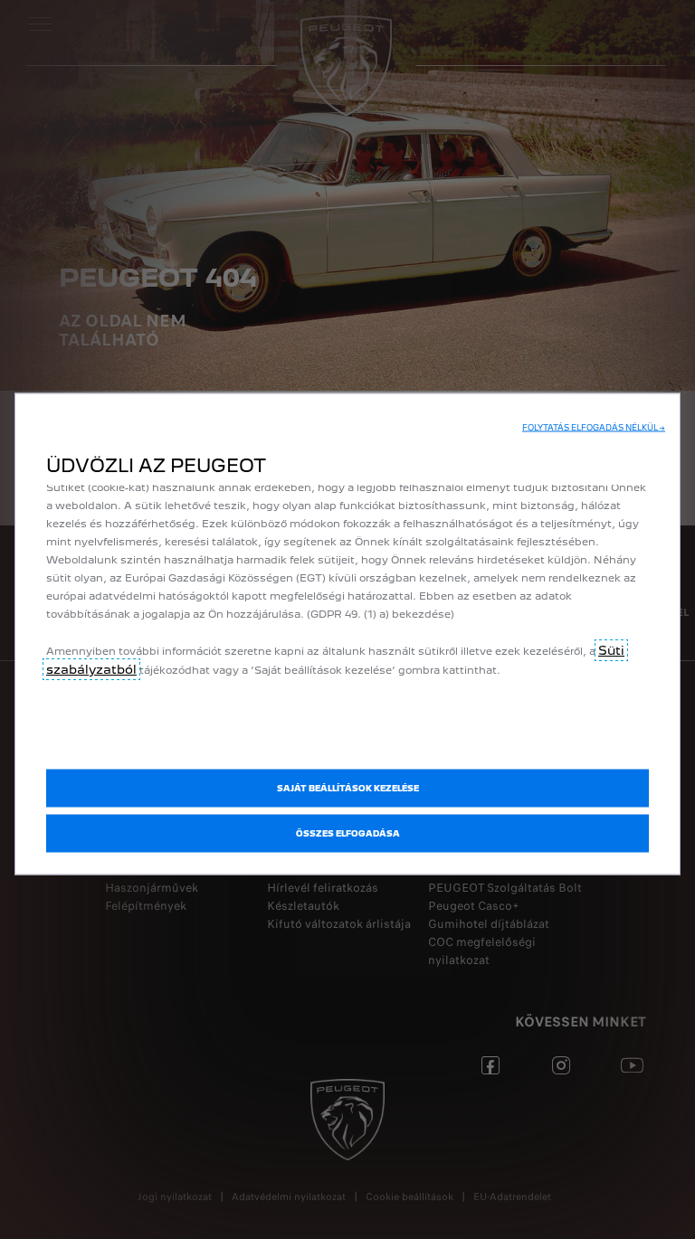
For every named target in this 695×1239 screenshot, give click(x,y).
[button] (593, 427)
